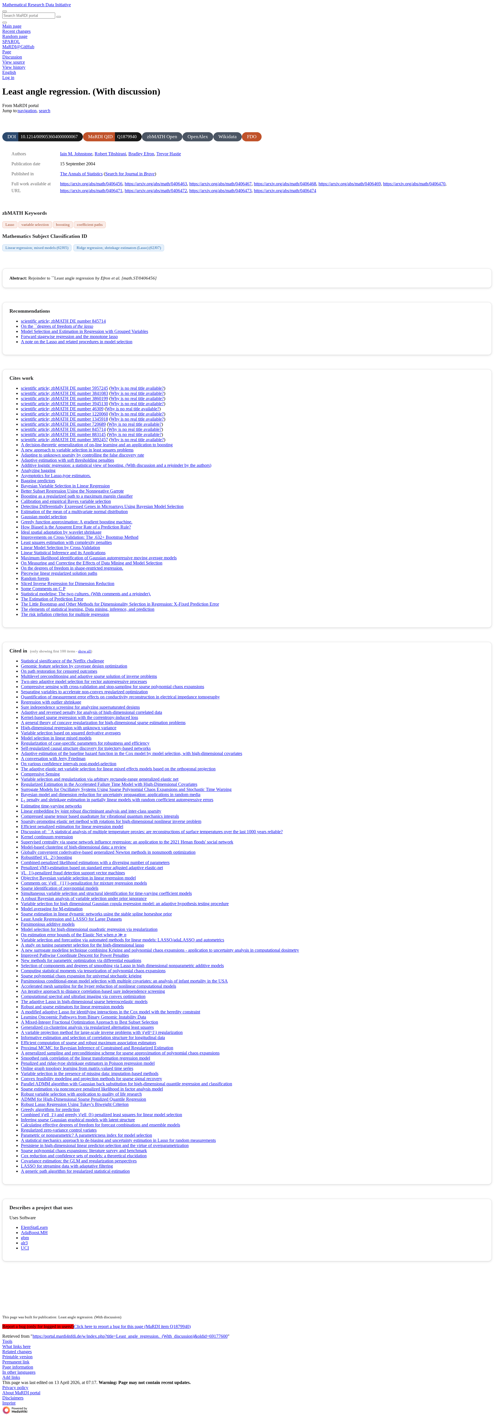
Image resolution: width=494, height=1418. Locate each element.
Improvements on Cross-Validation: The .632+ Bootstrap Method (79, 537)
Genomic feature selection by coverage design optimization (74, 666)
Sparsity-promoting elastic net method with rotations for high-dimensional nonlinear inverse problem (111, 821)
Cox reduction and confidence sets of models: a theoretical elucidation (84, 1155)
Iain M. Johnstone (76, 153)
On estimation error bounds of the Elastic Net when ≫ (73, 934)
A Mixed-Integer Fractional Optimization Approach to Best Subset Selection (89, 1022)
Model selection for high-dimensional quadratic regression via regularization (89, 929)
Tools (7, 1341)
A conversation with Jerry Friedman (53, 758)
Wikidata (227, 136)
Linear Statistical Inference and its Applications (63, 552)
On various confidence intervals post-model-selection (68, 763)
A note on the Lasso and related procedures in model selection (76, 341)
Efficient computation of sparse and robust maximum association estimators (88, 1042)
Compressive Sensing (40, 774)
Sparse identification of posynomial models (59, 888)
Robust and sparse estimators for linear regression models (72, 1006)
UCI (25, 1248)
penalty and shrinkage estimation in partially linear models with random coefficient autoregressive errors (117, 799)
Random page (14, 36)
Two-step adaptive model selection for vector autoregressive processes (84, 681)
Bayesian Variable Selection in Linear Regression (65, 485)
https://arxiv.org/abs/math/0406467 (220, 183)
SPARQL (11, 41)
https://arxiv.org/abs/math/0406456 (91, 183)
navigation (27, 110)
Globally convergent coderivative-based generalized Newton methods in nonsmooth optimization (108, 852)
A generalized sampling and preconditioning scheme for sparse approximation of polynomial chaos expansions (120, 1053)
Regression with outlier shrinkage (51, 702)
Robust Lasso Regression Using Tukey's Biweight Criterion (75, 1104)
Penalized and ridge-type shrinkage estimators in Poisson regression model (88, 1063)
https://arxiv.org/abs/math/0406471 (91, 190)
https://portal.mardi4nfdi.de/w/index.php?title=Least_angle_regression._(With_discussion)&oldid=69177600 (130, 1336)
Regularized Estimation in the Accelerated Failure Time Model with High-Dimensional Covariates (109, 784)
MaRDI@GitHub (18, 46)
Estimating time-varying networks (51, 806)
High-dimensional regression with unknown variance (68, 727)
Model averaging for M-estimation (52, 908)
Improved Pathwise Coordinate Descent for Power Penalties (75, 955)
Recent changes (16, 31)
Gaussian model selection (44, 516)
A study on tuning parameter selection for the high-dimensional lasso (82, 945)
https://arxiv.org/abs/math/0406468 (285, 183)
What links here (16, 1346)
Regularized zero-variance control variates (59, 1130)
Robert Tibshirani (110, 153)
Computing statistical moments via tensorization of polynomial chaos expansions (93, 970)
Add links (11, 1377)
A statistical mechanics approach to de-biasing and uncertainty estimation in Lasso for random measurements (118, 1140)
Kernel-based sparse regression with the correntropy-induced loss (79, 717)
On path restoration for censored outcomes (59, 671)
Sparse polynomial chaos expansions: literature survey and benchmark (84, 1150)
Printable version (17, 1356)
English (9, 72)
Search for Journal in (130, 173)
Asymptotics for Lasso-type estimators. (56, 475)
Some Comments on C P (43, 588)
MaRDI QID (100, 136)
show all (84, 651)
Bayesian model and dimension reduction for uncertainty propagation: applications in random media (110, 794)
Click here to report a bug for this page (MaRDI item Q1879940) (132, 1326)
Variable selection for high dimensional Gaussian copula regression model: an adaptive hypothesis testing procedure (125, 903)
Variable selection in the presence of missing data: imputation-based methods (89, 1073)
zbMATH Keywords (24, 213)
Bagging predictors (38, 480)
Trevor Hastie (168, 153)
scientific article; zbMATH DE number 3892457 (64, 439)
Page (6, 51)
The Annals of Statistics (81, 173)
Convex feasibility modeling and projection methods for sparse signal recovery (91, 1078)
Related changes (17, 1351)
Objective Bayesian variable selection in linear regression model (78, 877)
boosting (63, 224)
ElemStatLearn (34, 1227)
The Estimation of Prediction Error (52, 598)
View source (13, 62)
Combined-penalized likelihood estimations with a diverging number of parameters (95, 862)
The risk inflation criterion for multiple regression (65, 614)
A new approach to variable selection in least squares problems (77, 449)
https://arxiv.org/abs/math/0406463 (156, 183)
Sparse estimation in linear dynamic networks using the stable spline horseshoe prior (96, 913)
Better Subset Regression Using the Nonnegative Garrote (72, 491)
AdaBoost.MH (34, 1232)
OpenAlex (198, 136)
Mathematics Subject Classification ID (44, 236)
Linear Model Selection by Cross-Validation (60, 547)
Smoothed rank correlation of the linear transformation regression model (85, 1058)
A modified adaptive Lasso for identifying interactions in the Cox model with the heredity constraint (110, 1011)
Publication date (25, 163)
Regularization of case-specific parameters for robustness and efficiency (85, 743)
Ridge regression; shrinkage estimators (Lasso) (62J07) (119, 248)
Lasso (9, 224)
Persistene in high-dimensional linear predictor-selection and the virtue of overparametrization (105, 1145)
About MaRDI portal (21, 1392)
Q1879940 (127, 136)
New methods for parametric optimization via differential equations (81, 960)
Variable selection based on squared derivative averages (71, 732)
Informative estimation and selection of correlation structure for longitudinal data (93, 1037)
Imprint (8, 1403)
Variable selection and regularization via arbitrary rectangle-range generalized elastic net (99, 779)
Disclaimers (12, 1397)
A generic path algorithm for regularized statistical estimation (75, 1171)
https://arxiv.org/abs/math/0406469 (349, 183)
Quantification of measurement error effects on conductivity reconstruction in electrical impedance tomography (120, 696)
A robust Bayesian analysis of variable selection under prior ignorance (84, 898)
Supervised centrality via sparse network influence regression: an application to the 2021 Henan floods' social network (127, 841)
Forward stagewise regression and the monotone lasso (69, 336)
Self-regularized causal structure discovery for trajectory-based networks (86, 748)
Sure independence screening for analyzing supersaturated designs (80, 707)
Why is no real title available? (137, 388)
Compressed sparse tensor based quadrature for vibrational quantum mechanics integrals (100, 816)
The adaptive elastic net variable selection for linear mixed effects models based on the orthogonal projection (118, 768)
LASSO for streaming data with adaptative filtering (67, 1166)
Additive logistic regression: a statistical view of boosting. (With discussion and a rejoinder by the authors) (116, 465)
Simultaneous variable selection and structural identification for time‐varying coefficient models (106, 893)
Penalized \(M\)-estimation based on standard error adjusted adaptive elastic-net (92, 867)
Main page (11, 26)
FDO (251, 136)
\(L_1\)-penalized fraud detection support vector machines (73, 872)
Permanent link (15, 1361)
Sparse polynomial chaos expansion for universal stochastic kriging (81, 975)
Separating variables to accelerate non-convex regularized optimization (84, 691)
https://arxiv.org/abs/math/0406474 (285, 190)
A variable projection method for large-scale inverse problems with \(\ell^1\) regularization (102, 1032)
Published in (22, 173)
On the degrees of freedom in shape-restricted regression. (72, 568)
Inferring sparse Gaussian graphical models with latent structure (78, 1119)
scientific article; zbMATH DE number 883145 (63, 434)
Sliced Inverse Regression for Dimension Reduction (67, 583)
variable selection (35, 224)
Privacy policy (15, 1387)
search (44, 110)
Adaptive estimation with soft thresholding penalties (67, 460)
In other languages (18, 1372)
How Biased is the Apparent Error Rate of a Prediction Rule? (76, 527)
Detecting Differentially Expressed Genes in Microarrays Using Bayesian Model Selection (102, 506)
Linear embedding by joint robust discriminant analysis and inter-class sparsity (91, 811)
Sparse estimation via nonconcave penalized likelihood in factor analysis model (92, 1088)
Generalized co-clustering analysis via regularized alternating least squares (87, 1027)
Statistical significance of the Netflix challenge (62, 660)
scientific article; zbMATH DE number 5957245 (64, 388)
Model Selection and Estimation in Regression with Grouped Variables (84, 331)
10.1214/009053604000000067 (49, 136)
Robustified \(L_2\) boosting (46, 857)
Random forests (35, 578)
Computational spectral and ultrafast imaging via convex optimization (83, 996)
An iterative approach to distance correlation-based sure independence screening (93, 991)
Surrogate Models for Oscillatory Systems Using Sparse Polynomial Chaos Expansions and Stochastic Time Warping (126, 789)
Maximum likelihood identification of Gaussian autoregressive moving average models (99, 557)
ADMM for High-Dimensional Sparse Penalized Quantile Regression (83, 1099)
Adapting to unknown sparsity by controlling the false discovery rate (82, 455)
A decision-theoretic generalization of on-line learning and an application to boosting (97, 444)
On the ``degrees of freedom (57, 326)
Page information (17, 1367)
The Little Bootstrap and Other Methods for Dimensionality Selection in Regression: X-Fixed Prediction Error (120, 604)
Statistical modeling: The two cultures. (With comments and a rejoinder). (86, 593)
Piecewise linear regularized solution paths (59, 573)
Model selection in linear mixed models (56, 738)
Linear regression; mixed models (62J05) (36, 248)
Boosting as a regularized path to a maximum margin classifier (77, 496)
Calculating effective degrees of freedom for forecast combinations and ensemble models (100, 1124)
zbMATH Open (162, 136)
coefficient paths (90, 224)
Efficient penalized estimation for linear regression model (72, 826)
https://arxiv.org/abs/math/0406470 (414, 183)
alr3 (24, 1242)
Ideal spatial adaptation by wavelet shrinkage (61, 532)
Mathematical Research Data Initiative (36, 4)
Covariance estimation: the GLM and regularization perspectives (79, 1160)
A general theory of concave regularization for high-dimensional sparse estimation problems (103, 722)
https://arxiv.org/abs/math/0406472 (156, 190)
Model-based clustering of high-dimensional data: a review (73, 847)
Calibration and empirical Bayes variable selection (66, 501)
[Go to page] (58, 17)
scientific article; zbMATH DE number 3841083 (64, 393)
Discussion (12, 57)
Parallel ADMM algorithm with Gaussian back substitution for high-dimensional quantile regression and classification (126, 1083)
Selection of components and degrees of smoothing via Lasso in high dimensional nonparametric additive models (122, 965)
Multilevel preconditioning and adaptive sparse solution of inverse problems (89, 676)
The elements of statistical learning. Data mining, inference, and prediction (87, 609)
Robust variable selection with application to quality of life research (81, 1094)
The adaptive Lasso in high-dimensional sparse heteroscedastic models (84, 1001)
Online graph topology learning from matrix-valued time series (77, 1068)
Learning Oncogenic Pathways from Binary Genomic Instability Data (83, 1017)
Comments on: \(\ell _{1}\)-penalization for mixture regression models (84, 883)
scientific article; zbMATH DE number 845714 (63, 321)
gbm (25, 1237)
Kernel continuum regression (47, 836)
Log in (8, 77)
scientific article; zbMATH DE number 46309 (62, 408)
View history (13, 67)
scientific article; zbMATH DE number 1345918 (64, 419)
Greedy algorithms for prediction (50, 1109)
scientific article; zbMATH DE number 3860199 (64, 398)
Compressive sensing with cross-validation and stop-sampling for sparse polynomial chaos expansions (112, 686)
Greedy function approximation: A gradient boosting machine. (76, 521)
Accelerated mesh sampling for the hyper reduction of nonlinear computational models (98, 986)
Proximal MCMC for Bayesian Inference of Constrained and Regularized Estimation (97, 1047)
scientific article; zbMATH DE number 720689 (63, 424)
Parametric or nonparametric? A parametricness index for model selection (86, 1135)
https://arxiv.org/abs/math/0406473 (220, 190)
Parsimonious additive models (48, 924)
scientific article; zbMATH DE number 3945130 (64, 403)
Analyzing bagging (38, 470)
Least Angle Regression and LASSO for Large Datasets (71, 919)
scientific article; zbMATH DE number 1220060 (64, 413)
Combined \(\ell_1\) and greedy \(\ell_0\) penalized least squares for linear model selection (101, 1114)
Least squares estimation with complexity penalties (66, 542)
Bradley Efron (141, 153)
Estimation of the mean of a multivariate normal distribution (74, 511)
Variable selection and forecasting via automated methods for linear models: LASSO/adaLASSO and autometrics (122, 939)
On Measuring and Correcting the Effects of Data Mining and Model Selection (91, 563)
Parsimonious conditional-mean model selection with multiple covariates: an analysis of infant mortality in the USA (124, 981)
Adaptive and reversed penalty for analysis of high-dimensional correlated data (91, 712)
